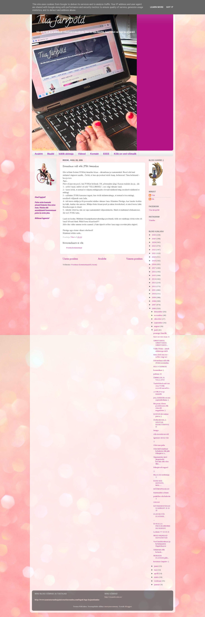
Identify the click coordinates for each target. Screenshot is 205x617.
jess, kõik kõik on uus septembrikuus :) (161, 399)
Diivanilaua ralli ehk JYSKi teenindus (161, 361)
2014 (154, 279)
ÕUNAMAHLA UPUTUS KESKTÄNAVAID (161, 423)
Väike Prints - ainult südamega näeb (161, 350)
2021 (154, 253)
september (158, 323)
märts (156, 577)
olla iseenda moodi (161, 434)
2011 (154, 290)
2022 (154, 250)
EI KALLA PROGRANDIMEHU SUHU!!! (161, 526)
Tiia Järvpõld (60, 21)
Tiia (153, 195)
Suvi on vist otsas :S (161, 337)
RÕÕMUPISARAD (161, 489)
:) (154, 441)
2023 (154, 246)
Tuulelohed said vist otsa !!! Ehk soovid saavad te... (161, 385)
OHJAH (156, 502)
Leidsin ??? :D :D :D (161, 532)
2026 (154, 235)
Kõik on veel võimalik (125, 154)
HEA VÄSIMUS (160, 366)
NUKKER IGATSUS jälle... (161, 557)
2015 (154, 275)
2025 (154, 239)
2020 (154, 257)
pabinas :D (157, 374)
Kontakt (94, 154)
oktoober (158, 319)
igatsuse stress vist (161, 438)
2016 (154, 272)
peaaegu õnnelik (160, 333)
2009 (154, 297)
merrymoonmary (111, 606)
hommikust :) (158, 370)
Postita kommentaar (74, 248)
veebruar (158, 581)
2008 (154, 301)
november (158, 315)
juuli (156, 330)
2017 (154, 268)
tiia (153, 199)
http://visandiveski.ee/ (113, 597)
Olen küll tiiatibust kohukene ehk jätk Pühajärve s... (161, 451)
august (157, 326)
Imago (156, 430)
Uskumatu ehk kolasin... (159, 551)
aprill (156, 573)
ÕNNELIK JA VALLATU (159, 379)
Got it (169, 7)
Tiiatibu (152, 220)
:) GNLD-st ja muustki (158, 393)
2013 (154, 283)
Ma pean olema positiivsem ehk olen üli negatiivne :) (160, 406)
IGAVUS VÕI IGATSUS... (159, 515)
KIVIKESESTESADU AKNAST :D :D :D (161, 508)
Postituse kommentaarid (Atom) (84, 265)
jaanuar (157, 584)
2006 (154, 308)
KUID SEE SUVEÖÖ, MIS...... (158, 483)
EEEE (106, 154)
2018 (154, 264)
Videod (82, 154)
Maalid (50, 154)
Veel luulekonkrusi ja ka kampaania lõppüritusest (161, 543)
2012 (154, 286)
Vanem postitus (134, 258)
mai (155, 570)
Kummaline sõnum (161, 493)
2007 (154, 305)
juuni (156, 566)
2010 (154, 294)
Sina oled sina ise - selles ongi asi (160, 356)
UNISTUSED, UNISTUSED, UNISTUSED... (160, 343)
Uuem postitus (70, 258)
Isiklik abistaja (66, 154)
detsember (158, 312)
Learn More (156, 7)
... (154, 520)
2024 (154, 242)
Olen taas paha (159, 445)
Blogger (128, 606)
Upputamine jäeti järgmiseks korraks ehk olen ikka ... (161, 460)
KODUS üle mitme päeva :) (161, 415)
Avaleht (39, 154)
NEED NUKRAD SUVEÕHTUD (160, 536)
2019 (154, 261)
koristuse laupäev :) (161, 561)
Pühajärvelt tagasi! (160, 467)
